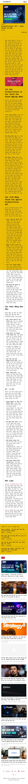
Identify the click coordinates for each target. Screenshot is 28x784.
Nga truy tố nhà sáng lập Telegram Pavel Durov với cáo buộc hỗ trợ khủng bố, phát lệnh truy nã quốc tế (13, 680)
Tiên (4, 30)
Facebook (8, 771)
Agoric (7, 510)
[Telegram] (18, 771)
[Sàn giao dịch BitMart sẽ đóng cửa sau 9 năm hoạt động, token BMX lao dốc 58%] (14, 690)
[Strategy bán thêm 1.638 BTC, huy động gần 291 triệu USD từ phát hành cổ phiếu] (14, 629)
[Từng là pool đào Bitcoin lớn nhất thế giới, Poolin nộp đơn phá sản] (14, 711)
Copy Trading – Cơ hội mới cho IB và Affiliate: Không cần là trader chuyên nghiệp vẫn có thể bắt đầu (12, 576)
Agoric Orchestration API (13, 484)
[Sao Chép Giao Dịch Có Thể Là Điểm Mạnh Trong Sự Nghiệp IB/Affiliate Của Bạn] (14, 732)
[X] (13, 774)
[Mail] (12, 771)
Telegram (23, 771)
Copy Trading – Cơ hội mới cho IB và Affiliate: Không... (12, 530)
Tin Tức (3, 24)
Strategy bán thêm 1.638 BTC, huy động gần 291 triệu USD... (12, 549)
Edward (2, 532)
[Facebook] (3, 771)
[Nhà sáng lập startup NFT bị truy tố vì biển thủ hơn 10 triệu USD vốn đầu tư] (14, 587)
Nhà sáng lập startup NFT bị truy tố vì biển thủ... (13, 536)
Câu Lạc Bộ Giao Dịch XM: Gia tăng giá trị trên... (13, 542)
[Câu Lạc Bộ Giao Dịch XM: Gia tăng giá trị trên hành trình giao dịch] (14, 608)
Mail (15, 771)
